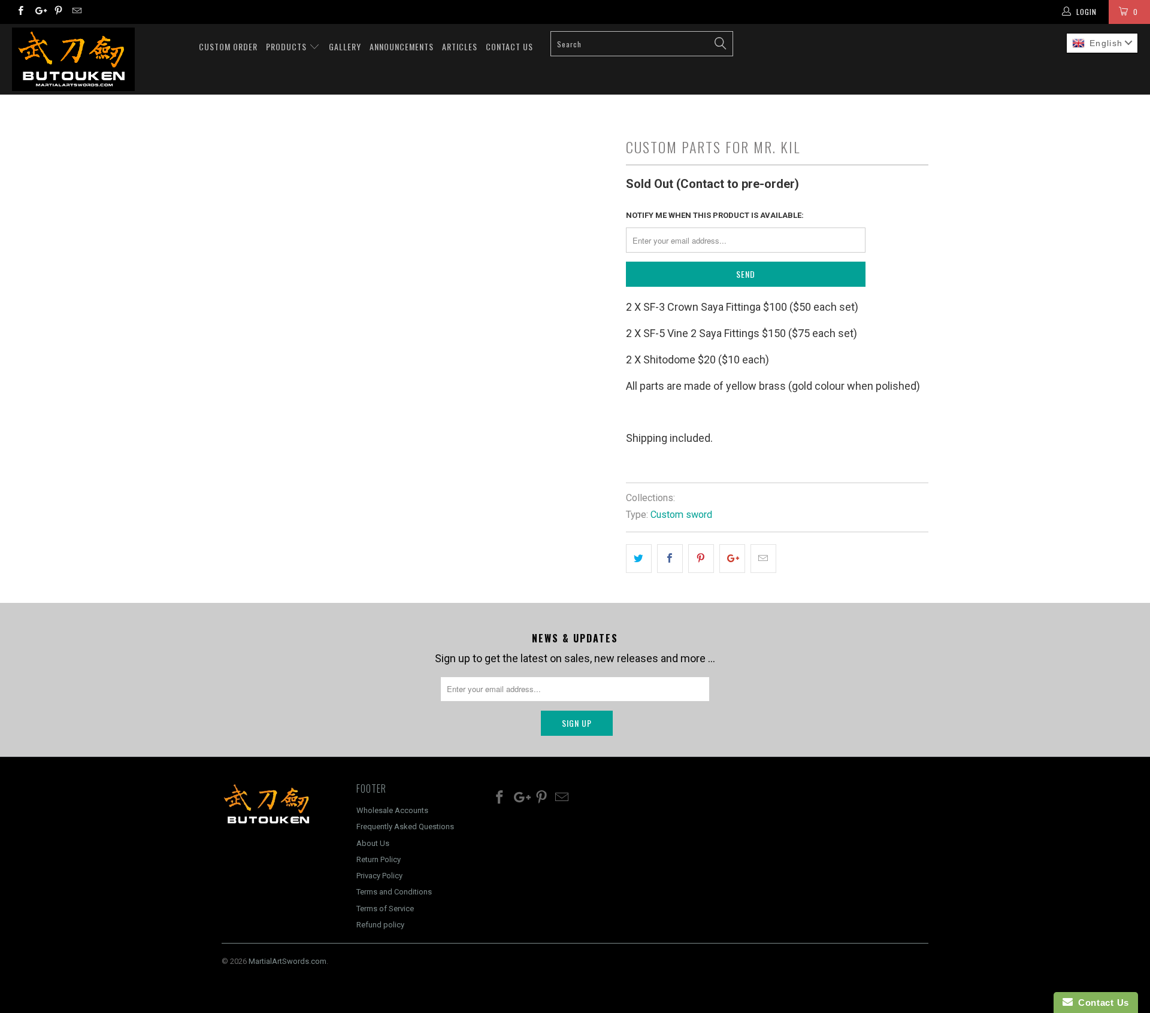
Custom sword (681, 514)
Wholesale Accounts (392, 810)
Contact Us (509, 46)
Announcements (402, 46)
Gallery (345, 46)
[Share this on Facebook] (670, 559)
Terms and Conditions (394, 891)
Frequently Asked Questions (405, 826)
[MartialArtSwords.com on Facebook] (20, 12)
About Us (372, 843)
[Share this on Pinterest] (701, 559)
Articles (459, 46)
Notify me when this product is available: (715, 215)
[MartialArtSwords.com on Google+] (39, 12)
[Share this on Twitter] (639, 559)
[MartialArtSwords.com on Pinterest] (58, 12)
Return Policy (378, 859)
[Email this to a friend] (763, 559)
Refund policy (380, 924)
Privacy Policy (379, 875)
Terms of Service (385, 908)
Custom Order (228, 46)
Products (287, 46)
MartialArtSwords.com (287, 961)
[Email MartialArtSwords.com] (76, 12)
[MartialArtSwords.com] (98, 59)
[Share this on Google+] (732, 559)
